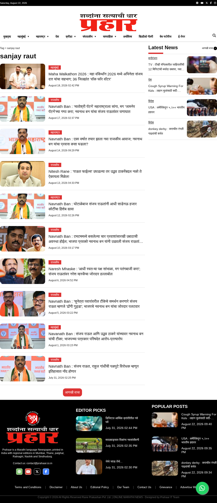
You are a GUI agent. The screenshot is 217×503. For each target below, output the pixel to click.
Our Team (123, 487)
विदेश (151, 101)
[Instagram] (215, 3)
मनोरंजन (152, 58)
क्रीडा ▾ (71, 36)
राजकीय (55, 100)
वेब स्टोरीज (165, 36)
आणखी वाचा (72, 392)
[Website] (197, 3)
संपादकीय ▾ (89, 36)
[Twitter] (207, 3)
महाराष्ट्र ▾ (42, 36)
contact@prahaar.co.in (39, 463)
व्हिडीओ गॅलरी (146, 36)
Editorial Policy (99, 487)
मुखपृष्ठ (7, 36)
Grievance (166, 487)
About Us (76, 487)
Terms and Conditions (28, 487)
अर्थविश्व (127, 36)
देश (57, 36)
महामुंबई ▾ (23, 36)
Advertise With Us (191, 487)
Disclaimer (56, 487)
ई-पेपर (181, 36)
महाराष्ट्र (55, 132)
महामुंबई (55, 67)
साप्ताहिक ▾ (109, 36)
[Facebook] (211, 3)
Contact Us (144, 487)
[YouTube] (202, 3)
